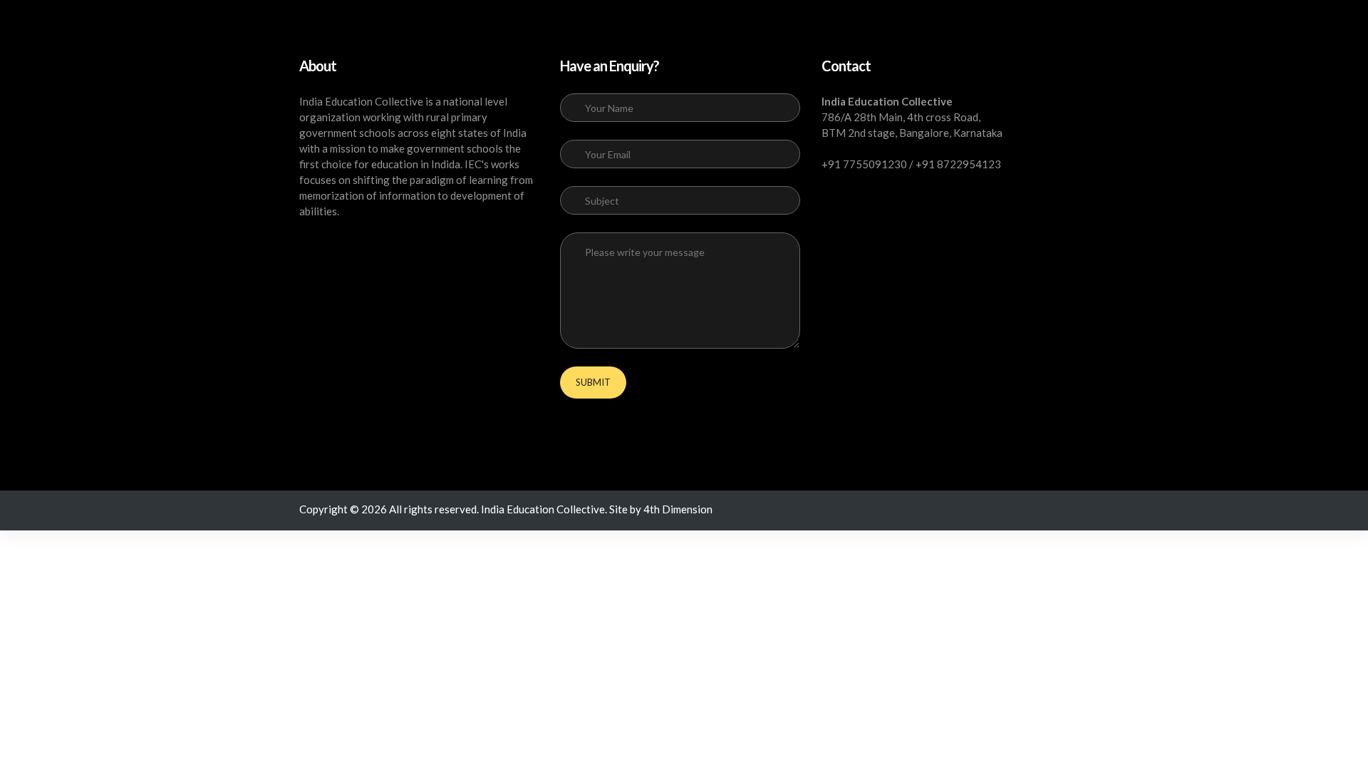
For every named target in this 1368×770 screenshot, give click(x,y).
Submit (593, 382)
